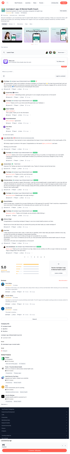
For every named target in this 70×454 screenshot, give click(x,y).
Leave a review (58, 273)
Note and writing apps (11, 363)
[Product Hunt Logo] (3, 2)
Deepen (7, 357)
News (34, 3)
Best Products (18, 3)
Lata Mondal (8, 308)
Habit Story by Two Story (11, 376)
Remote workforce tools (12, 392)
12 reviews (15, 285)
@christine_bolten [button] (10, 195)
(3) (7, 168)
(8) (7, 89)
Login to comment (60, 76)
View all (34, 319)
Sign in (64, 3)
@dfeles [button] (8, 103)
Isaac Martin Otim (8, 138)
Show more (61, 52)
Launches (27, 3)
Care (6, 386)
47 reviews (15, 297)
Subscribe (55, 3)
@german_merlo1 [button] (10, 174)
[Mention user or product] (3, 76)
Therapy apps (17, 373)
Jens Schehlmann (10, 246)
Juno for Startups (9, 395)
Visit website (63, 10)
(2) (9, 97)
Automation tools (13, 15)
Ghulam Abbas (9, 295)
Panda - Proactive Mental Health (13, 367)
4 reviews (15, 309)
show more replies (9, 134)
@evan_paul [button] (9, 249)
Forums (41, 3)
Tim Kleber (6, 81)
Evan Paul (6, 230)
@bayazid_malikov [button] (11, 213)
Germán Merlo (7, 164)
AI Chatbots (22, 363)
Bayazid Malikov (8, 201)
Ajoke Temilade (10, 108)
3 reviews (17, 12)
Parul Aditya (8, 283)
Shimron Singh (7, 219)
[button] (31, 24)
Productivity (5, 15)
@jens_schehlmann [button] (47, 143)
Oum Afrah (9, 126)
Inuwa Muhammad (11, 118)
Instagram (5, 350)
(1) (9, 160)
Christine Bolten (8, 180)
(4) (7, 149)
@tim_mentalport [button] (10, 94)
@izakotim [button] (8, 154)
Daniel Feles (9, 92)
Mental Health (22, 15)
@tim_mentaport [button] (10, 120)
